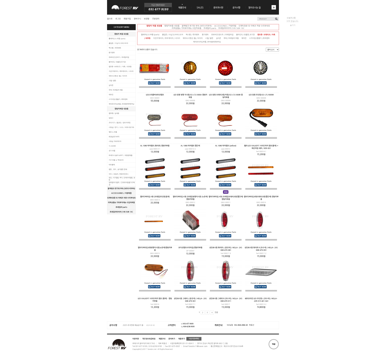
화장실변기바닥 (114, 137)
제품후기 (181, 339)
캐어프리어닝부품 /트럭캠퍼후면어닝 (121, 104)
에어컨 (111, 95)
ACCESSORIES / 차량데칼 (121, 193)
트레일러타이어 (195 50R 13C (121, 212)
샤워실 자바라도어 (115, 141)
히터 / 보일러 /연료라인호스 (118, 174)
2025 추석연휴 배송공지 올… (134, 325)
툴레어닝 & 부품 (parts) (117, 38)
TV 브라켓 (112, 146)
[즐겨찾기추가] (274, 7)
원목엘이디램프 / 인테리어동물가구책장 (122, 184)
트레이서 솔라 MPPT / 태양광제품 (120, 155)
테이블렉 (112, 165)
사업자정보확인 (194, 339)
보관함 (146, 19)
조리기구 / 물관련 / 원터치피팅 (119, 123)
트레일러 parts (121, 207)
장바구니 (137, 19)
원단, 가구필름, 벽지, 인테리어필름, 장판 (122, 179)
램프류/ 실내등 (114, 113)
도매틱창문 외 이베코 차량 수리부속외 (121, 198)
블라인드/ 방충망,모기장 (117, 62)
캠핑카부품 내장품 (121, 109)
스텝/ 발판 (112, 81)
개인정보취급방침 (148, 339)
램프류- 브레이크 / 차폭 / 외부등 (120, 67)
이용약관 (135, 339)
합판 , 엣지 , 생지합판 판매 (118, 169)
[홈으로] (125, 7)
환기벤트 (112, 52)
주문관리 (155, 19)
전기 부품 (112, 151)
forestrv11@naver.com (197, 346)
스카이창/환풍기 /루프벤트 (118, 99)
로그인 (118, 19)
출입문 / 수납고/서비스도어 (118, 43)
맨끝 (216, 312)
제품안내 (162, 339)
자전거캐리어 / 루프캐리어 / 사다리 (121, 71)
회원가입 (127, 19)
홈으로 (109, 19)
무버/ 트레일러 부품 (116, 90)
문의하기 (171, 339)
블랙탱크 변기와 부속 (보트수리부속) (121, 188)
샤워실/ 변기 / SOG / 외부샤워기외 (121, 127)
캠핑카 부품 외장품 (121, 34)
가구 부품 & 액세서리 (116, 160)
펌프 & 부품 (113, 132)
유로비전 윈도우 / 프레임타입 (119, 57)
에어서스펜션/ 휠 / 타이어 (118, 76)
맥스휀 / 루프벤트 (115, 48)
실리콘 (111, 85)
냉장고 (111, 118)
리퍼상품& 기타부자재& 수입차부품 (121, 202)
